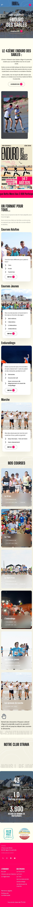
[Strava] (3, 858)
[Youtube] (14, 858)
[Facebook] (11, 858)
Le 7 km (7, 537)
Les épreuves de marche (13, 703)
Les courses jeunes (11, 659)
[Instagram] (7, 858)
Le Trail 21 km (9, 577)
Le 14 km (7, 496)
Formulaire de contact (7, 853)
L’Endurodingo (9, 618)
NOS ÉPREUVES (20, 869)
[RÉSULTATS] (29, 5)
